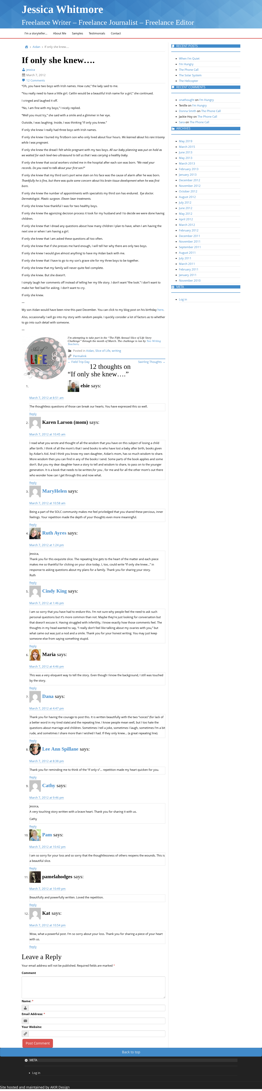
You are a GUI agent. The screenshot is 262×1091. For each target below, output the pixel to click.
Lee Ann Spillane (60, 749)
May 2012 (185, 213)
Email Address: (33, 1014)
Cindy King (54, 591)
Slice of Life (102, 351)
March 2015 (187, 147)
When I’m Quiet (189, 58)
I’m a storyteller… (36, 33)
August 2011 (187, 252)
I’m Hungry (186, 64)
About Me (59, 33)
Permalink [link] (80, 356)
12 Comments (35, 80)
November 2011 (190, 241)
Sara (182, 122)
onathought (186, 100)
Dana (48, 696)
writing (116, 351)
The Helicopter (188, 81)
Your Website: (32, 1027)
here (160, 310)
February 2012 (189, 230)
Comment (29, 973)
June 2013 (185, 152)
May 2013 (185, 158)
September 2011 (190, 247)
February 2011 (189, 269)
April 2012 (186, 219)
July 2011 (185, 258)
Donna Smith (187, 111)
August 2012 (187, 197)
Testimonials (97, 33)
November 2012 (190, 186)
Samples (77, 33)
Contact (116, 33)
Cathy (48, 785)
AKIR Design (60, 1087)
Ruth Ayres (54, 533)
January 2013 (188, 174)
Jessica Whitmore (62, 9)
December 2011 (189, 236)
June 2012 (185, 208)
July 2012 (185, 202)
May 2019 (185, 141)
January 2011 (188, 275)
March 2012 (187, 225)
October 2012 (188, 191)
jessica (30, 70)
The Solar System (190, 75)
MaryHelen (54, 491)
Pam (47, 834)
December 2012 (189, 180)
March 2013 (187, 163)
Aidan (36, 47)
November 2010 (190, 280)
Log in (183, 299)
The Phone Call (189, 70)
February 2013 (189, 169)
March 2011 (187, 264)
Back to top (131, 1052)
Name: (27, 1001)
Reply (33, 414)
